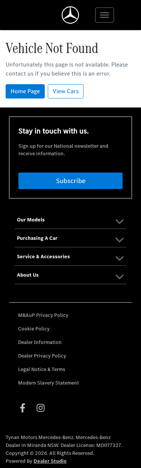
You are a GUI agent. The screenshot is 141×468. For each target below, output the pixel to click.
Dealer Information (40, 342)
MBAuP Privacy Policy (43, 315)
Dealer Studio (50, 461)
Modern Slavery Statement (48, 382)
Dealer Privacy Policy (42, 355)
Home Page (25, 91)
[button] (104, 15)
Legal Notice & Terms (41, 369)
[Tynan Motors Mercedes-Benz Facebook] (24, 407)
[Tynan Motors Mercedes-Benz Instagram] (42, 407)
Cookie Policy (34, 328)
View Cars (66, 91)
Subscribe (70, 180)
